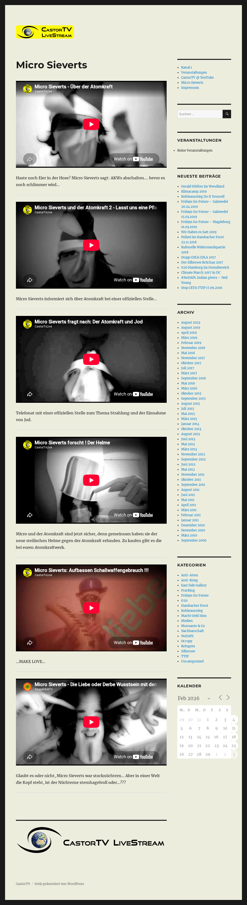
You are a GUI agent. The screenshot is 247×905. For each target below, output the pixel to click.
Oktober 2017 (191, 363)
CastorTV (23, 884)
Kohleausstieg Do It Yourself (203, 197)
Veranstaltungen (194, 72)
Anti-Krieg (189, 580)
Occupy (186, 641)
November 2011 (193, 475)
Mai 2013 (188, 444)
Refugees (188, 646)
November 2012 (193, 454)
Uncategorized (192, 661)
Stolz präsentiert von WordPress (59, 884)
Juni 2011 (188, 495)
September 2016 (193, 378)
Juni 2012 (188, 464)
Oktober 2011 (191, 480)
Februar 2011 (191, 515)
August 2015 (190, 404)
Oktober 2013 (191, 429)
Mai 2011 (187, 500)
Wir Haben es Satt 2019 (199, 232)
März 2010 (189, 535)
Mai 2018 (188, 353)
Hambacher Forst (194, 606)
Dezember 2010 (193, 525)
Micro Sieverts (192, 83)
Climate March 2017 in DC (200, 273)
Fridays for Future (195, 595)
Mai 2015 (188, 414)
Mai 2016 (188, 383)
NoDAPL (187, 636)
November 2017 (193, 358)
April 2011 (188, 505)
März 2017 (189, 373)
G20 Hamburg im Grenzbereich (205, 267)
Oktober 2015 (191, 393)
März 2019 (189, 338)
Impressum (190, 88)
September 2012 (193, 459)
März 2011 (189, 510)
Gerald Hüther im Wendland (202, 186)
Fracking (188, 590)
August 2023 (190, 322)
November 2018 (193, 348)
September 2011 (193, 485)
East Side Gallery (193, 585)
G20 (184, 601)
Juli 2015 (187, 409)
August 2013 (190, 434)
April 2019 (189, 333)
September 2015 (193, 399)
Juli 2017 (187, 368)
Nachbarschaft (192, 631)
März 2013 (189, 449)
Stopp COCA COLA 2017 (198, 257)
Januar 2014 (190, 424)
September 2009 (193, 540)
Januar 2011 (190, 520)
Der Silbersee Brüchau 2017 (202, 262)
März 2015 (189, 419)
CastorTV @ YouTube (197, 78)
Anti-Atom (189, 575)
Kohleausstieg (192, 611)
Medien (187, 621)
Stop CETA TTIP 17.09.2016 (201, 288)
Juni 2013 (188, 439)
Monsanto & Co (193, 626)
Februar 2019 (191, 343)
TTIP (185, 656)
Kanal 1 (186, 67)
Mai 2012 (188, 469)
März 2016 (189, 388)
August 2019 (190, 328)
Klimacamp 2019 (194, 191)
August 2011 (190, 490)
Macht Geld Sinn (194, 616)
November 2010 (193, 530)
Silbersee (188, 651)
